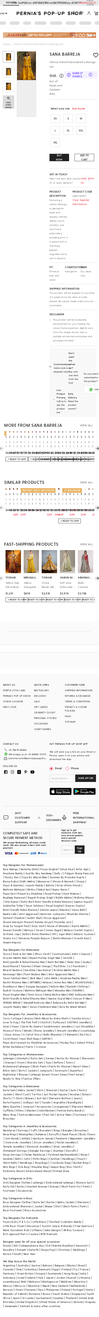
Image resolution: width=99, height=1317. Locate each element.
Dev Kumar (44, 970)
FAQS (68, 716)
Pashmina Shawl (13, 1170)
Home (7, 43)
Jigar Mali (64, 934)
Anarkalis (23, 1058)
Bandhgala (75, 1102)
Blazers (29, 1098)
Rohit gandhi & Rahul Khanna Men (24, 961)
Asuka (86, 961)
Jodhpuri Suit (31, 1102)
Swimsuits (61, 1070)
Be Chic (85, 1034)
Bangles (68, 1130)
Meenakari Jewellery (83, 1138)
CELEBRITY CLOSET (44, 712)
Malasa (68, 930)
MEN (25, 2)
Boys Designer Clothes (17, 1202)
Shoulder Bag (39, 1166)
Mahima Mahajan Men (38, 990)
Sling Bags (41, 1162)
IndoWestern (47, 1110)
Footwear (80, 1114)
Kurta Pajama (11, 1102)
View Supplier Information (81, 202)
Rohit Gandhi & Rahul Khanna (53, 901)
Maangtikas (26, 1134)
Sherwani (52, 1090)
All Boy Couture (73, 1230)
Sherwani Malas (82, 1106)
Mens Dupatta (11, 1106)
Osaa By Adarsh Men (34, 877)
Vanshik (68, 957)
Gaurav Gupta (74, 905)
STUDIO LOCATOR (13, 701)
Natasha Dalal (29, 869)
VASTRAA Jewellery (79, 1022)
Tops (49, 1062)
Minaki (28, 1030)
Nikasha (64, 909)
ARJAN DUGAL (83, 982)
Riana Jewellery (44, 1030)
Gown (21, 1062)
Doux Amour (13, 1034)
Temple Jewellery (13, 1146)
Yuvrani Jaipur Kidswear (57, 1225)
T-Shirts (18, 1098)
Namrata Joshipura (52, 913)
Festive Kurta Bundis (70, 1110)
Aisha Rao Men (63, 982)
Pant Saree (76, 1074)
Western (31, 1110)
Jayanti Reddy (34, 885)
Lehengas (9, 1058)
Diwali (7, 1245)
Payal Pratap (53, 893)
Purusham (79, 966)
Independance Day (32, 1245)
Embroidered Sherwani (17, 1206)
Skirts (21, 1070)
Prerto (29, 1046)
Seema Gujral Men (59, 998)
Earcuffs (54, 1134)
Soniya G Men (82, 998)
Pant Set (49, 1114)
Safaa (25, 934)
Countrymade (60, 953)
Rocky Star (12, 877)
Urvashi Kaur (82, 938)
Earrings (23, 1130)
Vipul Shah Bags (29, 1038)
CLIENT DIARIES (42, 729)
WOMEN (11, 2)
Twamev (26, 966)
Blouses (23, 1074)
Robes (86, 1094)
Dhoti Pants (39, 1066)
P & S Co (24, 1221)
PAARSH (77, 990)
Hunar (15, 1026)
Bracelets (45, 1130)
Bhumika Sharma (78, 913)
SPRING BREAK (12, 1002)
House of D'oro (12, 1030)
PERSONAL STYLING (45, 718)
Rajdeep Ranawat (14, 897)
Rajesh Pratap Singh (40, 897)
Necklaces (9, 1130)
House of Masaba (58, 925)
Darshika (29, 970)
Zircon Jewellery (44, 1142)
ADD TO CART (84, 157)
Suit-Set (42, 1098)
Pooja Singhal (49, 869)
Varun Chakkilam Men (43, 1006)
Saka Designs (52, 1230)
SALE (37, 701)
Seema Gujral (82, 901)
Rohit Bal (26, 901)
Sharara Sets (35, 1062)
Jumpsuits (46, 1070)
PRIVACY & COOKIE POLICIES (76, 708)
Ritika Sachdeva (13, 1046)
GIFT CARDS (41, 706)
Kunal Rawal (10, 966)
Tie (91, 1114)
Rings (57, 1130)
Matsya (28, 930)
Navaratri (82, 1245)
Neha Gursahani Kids (16, 1230)
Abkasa (47, 982)
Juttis (26, 1158)
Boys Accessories (35, 1210)
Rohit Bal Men (56, 961)
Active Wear (64, 1114)
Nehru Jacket (26, 1090)
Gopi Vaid (38, 925)
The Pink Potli (29, 1022)
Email (58, 768)
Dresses (10, 1062)
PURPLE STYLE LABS (14, 690)
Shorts (7, 1098)
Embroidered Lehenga (60, 1182)
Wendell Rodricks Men (37, 1002)
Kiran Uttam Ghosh (69, 885)
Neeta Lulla (10, 913)
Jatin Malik (51, 978)
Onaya (80, 881)
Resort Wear (81, 1066)
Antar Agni (82, 869)
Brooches (9, 1118)
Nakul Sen (44, 889)
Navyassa (33, 1225)
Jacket (38, 1206)
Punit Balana (71, 893)
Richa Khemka (41, 934)
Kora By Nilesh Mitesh (72, 1006)
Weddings (79, 1249)
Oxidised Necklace (59, 1154)
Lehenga (38, 1182)
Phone (75, 768)
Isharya (28, 1018)
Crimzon (41, 1046)
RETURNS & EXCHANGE (77, 695)
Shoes (84, 1154)
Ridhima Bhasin (84, 897)
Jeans (77, 1098)
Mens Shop (10, 1114)
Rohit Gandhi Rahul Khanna (20, 909)
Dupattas (76, 1070)
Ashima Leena (48, 909)
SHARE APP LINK (85, 778)
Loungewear (61, 1106)
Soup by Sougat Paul (16, 925)
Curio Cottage (12, 1018)
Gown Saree (59, 1074)
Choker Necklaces (34, 1154)
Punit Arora (35, 994)
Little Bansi (39, 1221)
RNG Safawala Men (81, 994)
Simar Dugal (53, 930)
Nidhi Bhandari (52, 1034)
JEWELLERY (40, 2)
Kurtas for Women (68, 1058)
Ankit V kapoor (81, 953)
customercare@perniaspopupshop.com (28, 758)
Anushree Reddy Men (73, 978)
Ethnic (20, 1110)
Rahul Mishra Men (55, 994)
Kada (74, 1154)
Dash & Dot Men (22, 953)
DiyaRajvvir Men (13, 986)
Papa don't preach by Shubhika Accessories (30, 1042)
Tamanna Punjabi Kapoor (34, 938)
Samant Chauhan (14, 917)
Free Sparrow (83, 1225)
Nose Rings (10, 1134)
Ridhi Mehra (27, 881)
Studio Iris (9, 938)
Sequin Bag (57, 1166)
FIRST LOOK (90, 3)
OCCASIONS (41, 723)
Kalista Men (57, 986)
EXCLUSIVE (40, 695)
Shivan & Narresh (63, 881)
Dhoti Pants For (71, 1186)
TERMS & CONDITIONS (77, 701)
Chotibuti (55, 1221)
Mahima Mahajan (14, 889)
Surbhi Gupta (83, 930)
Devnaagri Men (12, 974)
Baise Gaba (10, 881)
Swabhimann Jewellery (58, 1026)
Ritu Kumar (12, 901)
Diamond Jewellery (39, 1146)
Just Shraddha (84, 1026)
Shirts (40, 1090)
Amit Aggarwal (28, 913)
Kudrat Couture (12, 990)
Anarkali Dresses (37, 1186)
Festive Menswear (30, 1114)
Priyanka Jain (62, 921)
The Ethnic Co (61, 966)
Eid (48, 1245)
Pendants (61, 1138)
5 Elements (71, 1034)
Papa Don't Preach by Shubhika (22, 893)
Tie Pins (36, 1094)
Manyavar (44, 881)
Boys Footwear (12, 1210)
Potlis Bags (40, 1158)
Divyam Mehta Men (15, 957)
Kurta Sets (37, 1058)
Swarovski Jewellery (18, 1142)
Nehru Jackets (66, 1202)
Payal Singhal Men (14, 994)
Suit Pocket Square (55, 1094)
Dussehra (8, 1249)
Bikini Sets (9, 1070)
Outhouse (58, 1022)
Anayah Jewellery (68, 1030)
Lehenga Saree (39, 1074)
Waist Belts (10, 1162)
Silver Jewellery (63, 1146)
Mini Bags (9, 1166)
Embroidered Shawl (38, 1170)
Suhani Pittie (85, 1042)
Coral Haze (10, 1038)
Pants (82, 1090)
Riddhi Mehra (63, 897)
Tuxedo (46, 1102)
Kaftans (59, 1062)
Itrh (54, 934)
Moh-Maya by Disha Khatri (52, 1018)
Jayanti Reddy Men (15, 1006)
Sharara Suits (84, 1182)
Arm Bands (12, 1138)
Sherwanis (88, 1058)
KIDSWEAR (60, 2)
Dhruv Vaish (42, 953)
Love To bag (10, 1022)
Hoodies (75, 1094)
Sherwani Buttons (60, 1098)
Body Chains (87, 1134)
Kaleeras (41, 1134)
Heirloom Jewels (43, 1138)
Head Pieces (69, 1134)
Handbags (68, 1158)
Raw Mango (10, 869)
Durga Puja (48, 1249)
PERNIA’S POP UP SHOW (17, 695)
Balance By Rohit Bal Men (69, 1002)
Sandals (8, 1158)
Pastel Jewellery (67, 1142)
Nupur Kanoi (59, 889)
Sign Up (79, 849)
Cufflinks (8, 1110)
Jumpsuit (28, 1106)
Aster (6, 1026)
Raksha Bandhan (63, 1245)
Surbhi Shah (34, 917)
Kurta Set (9, 1186)
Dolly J (58, 873)
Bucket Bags (81, 1162)
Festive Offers (31, 1078)
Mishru (31, 889)
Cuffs (34, 1130)
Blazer (49, 1206)
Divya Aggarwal (54, 917)
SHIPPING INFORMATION (78, 690)
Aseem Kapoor (12, 942)
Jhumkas (58, 1150)
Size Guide (78, 108)
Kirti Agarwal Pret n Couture (20, 1233)
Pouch (81, 1158)
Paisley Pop (67, 1042)
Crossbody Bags (60, 1162)
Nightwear (9, 1074)
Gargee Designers (37, 986)
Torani (40, 930)
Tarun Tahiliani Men (15, 978)
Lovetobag (88, 1030)
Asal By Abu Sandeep (38, 873)
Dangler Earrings (39, 1150)
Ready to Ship (11, 1078)
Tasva (6, 953)
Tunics (69, 1062)
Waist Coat (22, 1094)
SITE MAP (70, 721)
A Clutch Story (32, 1034)
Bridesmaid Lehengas (16, 1066)
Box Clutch (74, 1166)
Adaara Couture (83, 934)
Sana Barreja (65, 53)
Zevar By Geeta (31, 1026)
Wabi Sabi (73, 961)
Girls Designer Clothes (17, 1182)
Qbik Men (35, 978)
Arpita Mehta (79, 925)
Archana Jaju (11, 934)
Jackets (32, 1070)
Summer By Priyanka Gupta (67, 877)
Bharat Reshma (12, 970)
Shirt (58, 1206)
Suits (73, 1090)
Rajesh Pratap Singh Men (45, 957)
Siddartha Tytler (13, 905)
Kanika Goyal (43, 921)
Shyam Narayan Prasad (18, 921)
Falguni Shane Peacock (79, 873)
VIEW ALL (86, 425)
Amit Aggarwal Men (60, 974)
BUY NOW (59, 157)
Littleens (37, 1230)
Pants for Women (60, 1066)
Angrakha (59, 1102)
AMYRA (46, 1038)
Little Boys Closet (14, 1225)
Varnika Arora (80, 1018)
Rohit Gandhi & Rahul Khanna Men (24, 998)
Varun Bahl (78, 909)
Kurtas (64, 1090)
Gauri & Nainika (13, 885)
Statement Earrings (15, 1150)
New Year (29, 1253)
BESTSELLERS (41, 690)
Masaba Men (63, 990)
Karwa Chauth (12, 1253)
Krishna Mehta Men (66, 970)
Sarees (50, 1058)
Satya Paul (66, 869)
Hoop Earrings (12, 1154)
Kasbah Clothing (77, 986)
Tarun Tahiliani (35, 905)
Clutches (54, 1158)
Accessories (44, 1106)
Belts (18, 1158)
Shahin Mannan (62, 938)
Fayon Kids (10, 1221)
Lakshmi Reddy (72, 1221)
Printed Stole (61, 1170)
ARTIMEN (34, 982)
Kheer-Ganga (42, 966)
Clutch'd (45, 1022)
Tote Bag (23, 1166)
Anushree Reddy (13, 873)
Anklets (25, 1138)
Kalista (50, 885)
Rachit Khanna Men (15, 982)
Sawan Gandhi (12, 930)
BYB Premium (49, 1233)
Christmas (63, 1249)
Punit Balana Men (35, 974)
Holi (15, 1245)
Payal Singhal (54, 905)
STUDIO (76, 2)
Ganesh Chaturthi (28, 1249)
